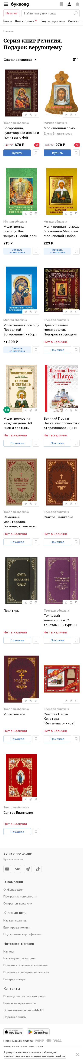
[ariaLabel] (77, 1054)
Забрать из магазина (17, 251)
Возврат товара (14, 979)
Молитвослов (14, 714)
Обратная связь (14, 1017)
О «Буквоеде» (13, 889)
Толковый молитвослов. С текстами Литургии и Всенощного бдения (61, 620)
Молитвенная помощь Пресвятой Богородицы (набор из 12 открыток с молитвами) (21, 329)
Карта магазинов (15, 920)
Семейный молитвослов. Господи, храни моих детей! (20, 521)
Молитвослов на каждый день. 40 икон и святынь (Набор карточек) (17, 423)
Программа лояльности (20, 896)
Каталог (11, 13)
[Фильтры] (75, 59)
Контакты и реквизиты (19, 1003)
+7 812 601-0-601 (18, 854)
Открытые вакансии (17, 903)
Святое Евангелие (58, 517)
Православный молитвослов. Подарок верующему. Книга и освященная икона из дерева (61, 329)
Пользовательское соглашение (25, 965)
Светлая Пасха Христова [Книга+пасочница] (59, 718)
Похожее (57, 350)
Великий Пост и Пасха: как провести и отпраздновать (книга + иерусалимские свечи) (62, 423)
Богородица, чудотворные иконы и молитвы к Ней (21, 132)
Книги (7, 21)
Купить (17, 153)
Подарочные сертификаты (22, 934)
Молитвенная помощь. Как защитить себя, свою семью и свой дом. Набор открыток (20, 231)
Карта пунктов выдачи (19, 958)
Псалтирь (11, 610)
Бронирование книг (17, 927)
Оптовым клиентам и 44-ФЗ (23, 1010)
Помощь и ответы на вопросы (24, 996)
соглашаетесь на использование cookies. (35, 1056)
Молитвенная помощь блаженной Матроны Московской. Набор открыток (62, 231)
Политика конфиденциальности (26, 972)
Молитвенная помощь (62, 128)
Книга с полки (26, 21)
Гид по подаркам (53, 21)
